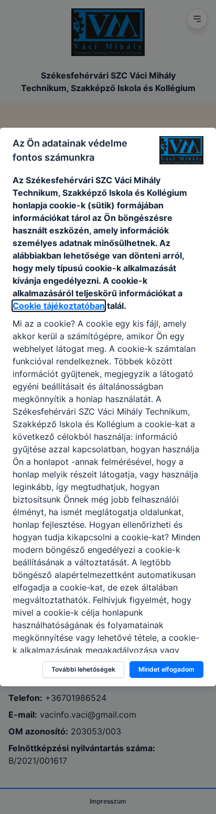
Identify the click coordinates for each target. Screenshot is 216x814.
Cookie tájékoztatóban (59, 305)
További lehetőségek (83, 669)
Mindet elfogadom (166, 669)
